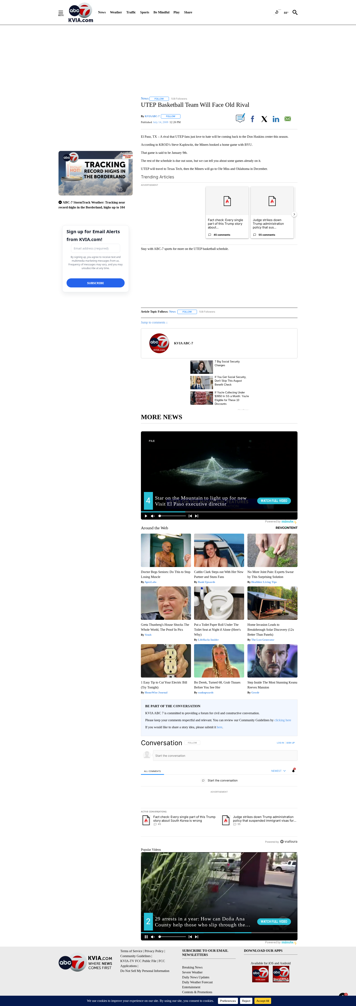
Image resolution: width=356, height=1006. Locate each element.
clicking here (282, 720)
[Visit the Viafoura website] (288, 841)
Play (176, 12)
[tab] (152, 771)
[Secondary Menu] (64, 12)
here (219, 727)
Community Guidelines (135, 956)
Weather (116, 12)
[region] (219, 792)
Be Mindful (161, 12)
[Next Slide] (294, 214)
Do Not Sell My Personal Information (144, 971)
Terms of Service (131, 951)
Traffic (131, 12)
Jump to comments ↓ (154, 322)
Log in (280, 742)
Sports (144, 12)
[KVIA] (81, 12)
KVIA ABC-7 (152, 116)
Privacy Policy (154, 951)
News (102, 12)
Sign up (290, 742)
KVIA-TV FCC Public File (138, 961)
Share (188, 12)
